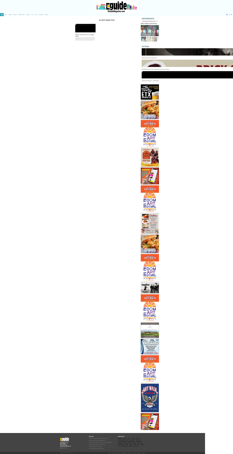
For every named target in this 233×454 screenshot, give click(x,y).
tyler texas (137, 438)
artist (126, 444)
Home (5, 14)
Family (134, 444)
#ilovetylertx (138, 441)
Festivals (28, 14)
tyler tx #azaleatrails (122, 446)
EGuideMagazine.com (64, 442)
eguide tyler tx (121, 444)
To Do (36, 14)
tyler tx (129, 438)
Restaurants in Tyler (122, 441)
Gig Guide (15, 14)
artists (130, 444)
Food (32, 14)
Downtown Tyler (21, 14)
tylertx (124, 438)
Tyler (133, 438)
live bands (131, 446)
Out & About (41, 14)
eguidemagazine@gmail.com (65, 446)
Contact (46, 14)
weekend (120, 438)
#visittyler (136, 446)
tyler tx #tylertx (140, 444)
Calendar (10, 14)
